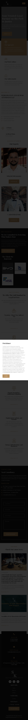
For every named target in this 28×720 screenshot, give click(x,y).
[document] (14, 360)
